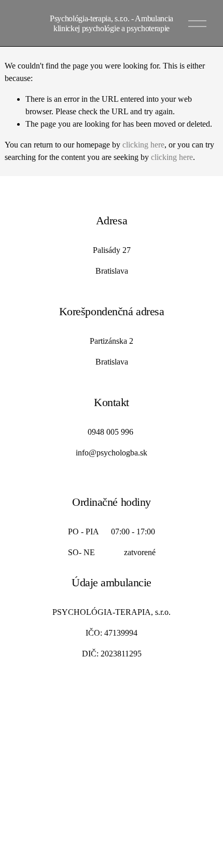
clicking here (143, 144)
